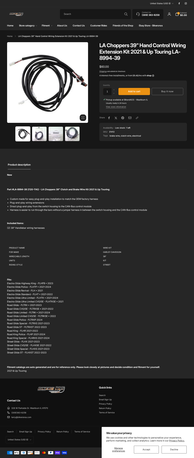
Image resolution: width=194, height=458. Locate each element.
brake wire (115, 136)
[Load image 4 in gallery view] (72, 134)
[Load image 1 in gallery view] (23, 134)
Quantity (106, 85)
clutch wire (126, 136)
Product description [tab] (19, 164)
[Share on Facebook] (109, 117)
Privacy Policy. (177, 440)
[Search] (126, 14)
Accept (146, 449)
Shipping (102, 71)
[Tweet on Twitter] (115, 117)
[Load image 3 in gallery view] (56, 134)
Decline (174, 449)
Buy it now (167, 91)
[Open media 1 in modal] (47, 82)
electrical (136, 136)
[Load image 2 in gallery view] (39, 134)
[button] (181, 14)
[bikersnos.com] (51, 392)
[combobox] (95, 14)
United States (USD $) (160, 3)
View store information (116, 107)
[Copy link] (137, 117)
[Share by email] (130, 118)
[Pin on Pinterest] (122, 117)
